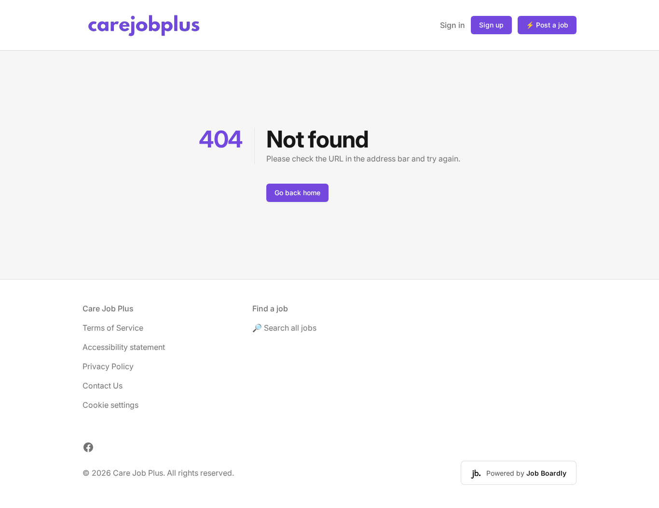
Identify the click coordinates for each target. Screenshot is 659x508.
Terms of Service (112, 328)
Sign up (491, 25)
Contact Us (102, 385)
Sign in (452, 25)
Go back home (297, 192)
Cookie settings (110, 405)
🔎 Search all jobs (284, 328)
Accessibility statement (123, 347)
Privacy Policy (108, 366)
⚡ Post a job (547, 25)
